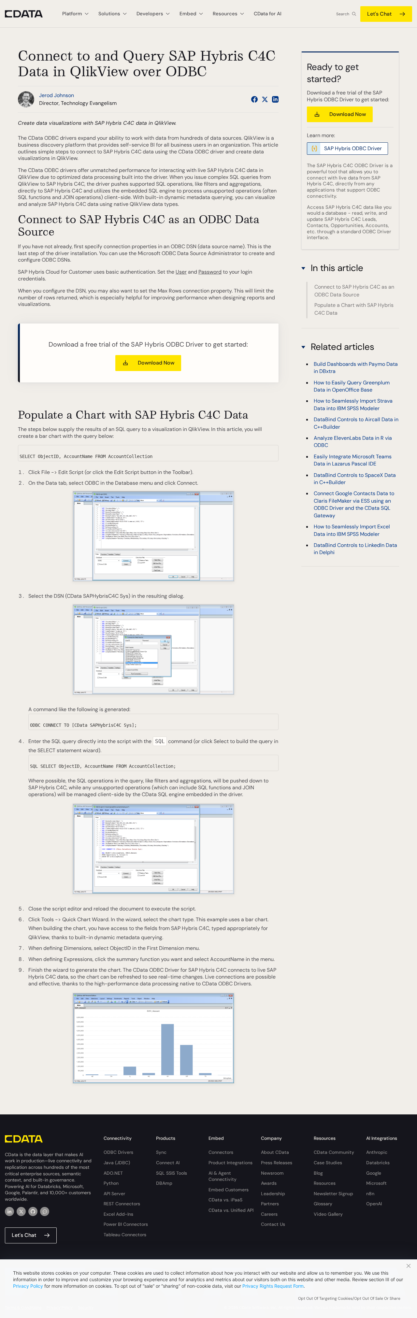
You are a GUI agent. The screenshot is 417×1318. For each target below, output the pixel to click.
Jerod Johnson (56, 95)
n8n (370, 1193)
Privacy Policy (28, 1286)
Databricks (378, 1163)
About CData (275, 1152)
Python (111, 1183)
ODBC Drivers (118, 1152)
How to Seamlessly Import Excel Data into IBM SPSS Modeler (352, 530)
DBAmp (164, 1183)
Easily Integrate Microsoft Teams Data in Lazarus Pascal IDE (353, 460)
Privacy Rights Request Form (273, 1286)
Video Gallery (328, 1214)
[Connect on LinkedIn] (275, 99)
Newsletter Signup (333, 1193)
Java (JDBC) (117, 1163)
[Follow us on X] (265, 99)
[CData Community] (44, 1211)
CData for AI (267, 13)
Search (342, 14)
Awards (269, 1183)
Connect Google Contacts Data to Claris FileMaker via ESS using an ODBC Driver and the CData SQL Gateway (354, 504)
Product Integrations (230, 1163)
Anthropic (376, 1152)
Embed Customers (228, 1190)
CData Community (334, 1152)
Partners (270, 1204)
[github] (32, 1211)
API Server (114, 1193)
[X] (21, 1211)
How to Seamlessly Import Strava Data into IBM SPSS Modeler (353, 405)
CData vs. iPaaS (225, 1200)
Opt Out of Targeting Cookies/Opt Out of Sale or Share (349, 1298)
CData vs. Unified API (230, 1210)
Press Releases (276, 1163)
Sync (161, 1152)
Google (373, 1173)
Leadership (273, 1193)
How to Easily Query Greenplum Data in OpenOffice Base (352, 386)
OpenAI (374, 1204)
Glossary (323, 1204)
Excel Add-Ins (118, 1214)
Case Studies (328, 1163)
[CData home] (28, 13)
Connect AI (168, 1163)
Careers (269, 1214)
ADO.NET (113, 1173)
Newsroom (272, 1173)
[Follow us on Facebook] (254, 99)
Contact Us (273, 1224)
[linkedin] (9, 1211)
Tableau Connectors (125, 1235)
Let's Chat (379, 13)
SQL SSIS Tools (171, 1173)
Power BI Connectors (126, 1224)
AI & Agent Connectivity (222, 1176)
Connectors (220, 1152)
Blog (318, 1173)
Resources (325, 1183)
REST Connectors (122, 1204)
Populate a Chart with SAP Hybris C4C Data (354, 309)
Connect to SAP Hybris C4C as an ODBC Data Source (354, 290)
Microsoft (376, 1183)
